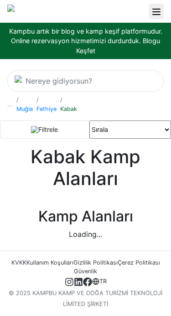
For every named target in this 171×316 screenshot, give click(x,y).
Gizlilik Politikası (95, 262)
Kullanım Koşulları (49, 262)
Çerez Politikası (139, 262)
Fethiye (46, 108)
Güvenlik (85, 271)
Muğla (24, 108)
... (10, 104)
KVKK (18, 262)
